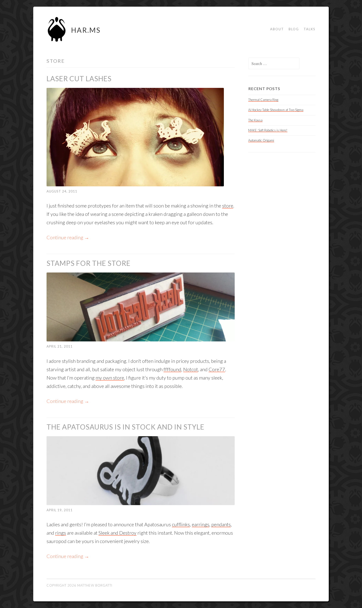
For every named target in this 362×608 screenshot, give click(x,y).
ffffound (172, 369)
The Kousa (255, 120)
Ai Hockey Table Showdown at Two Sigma (275, 110)
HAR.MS (86, 30)
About (277, 29)
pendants (221, 524)
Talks (309, 29)
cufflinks (181, 524)
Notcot (190, 369)
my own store (110, 378)
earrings (200, 524)
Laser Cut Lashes (79, 78)
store (227, 205)
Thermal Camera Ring (263, 100)
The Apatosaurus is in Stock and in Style (125, 427)
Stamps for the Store (89, 263)
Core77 (217, 369)
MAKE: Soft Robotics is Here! (267, 130)
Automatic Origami (261, 140)
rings (60, 533)
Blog (294, 29)
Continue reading (68, 237)
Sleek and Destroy (117, 533)
